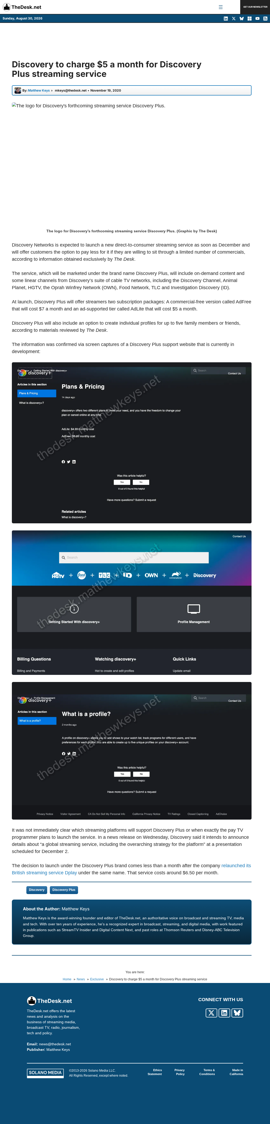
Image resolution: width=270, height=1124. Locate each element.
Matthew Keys (75, 908)
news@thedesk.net (55, 1044)
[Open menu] (221, 7)
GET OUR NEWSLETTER (255, 7)
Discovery (37, 890)
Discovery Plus (63, 890)
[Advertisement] (135, 41)
